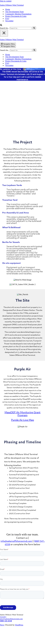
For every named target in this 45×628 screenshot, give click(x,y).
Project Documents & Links (15, 16)
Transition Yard (9, 200)
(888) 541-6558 (6, 621)
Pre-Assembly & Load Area (15, 213)
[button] (22, 185)
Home (7, 9)
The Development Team (14, 12)
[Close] (4, 33)
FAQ (7, 19)
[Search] (1, 25)
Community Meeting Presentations (18, 14)
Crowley (3, 617)
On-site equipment (11, 263)
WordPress (19, 625)
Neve (2, 625)
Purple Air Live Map (22, 420)
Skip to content (5, 1)
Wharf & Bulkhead (11, 228)
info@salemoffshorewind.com (11, 619)
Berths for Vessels (11, 242)
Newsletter (9, 21)
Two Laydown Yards (12, 185)
